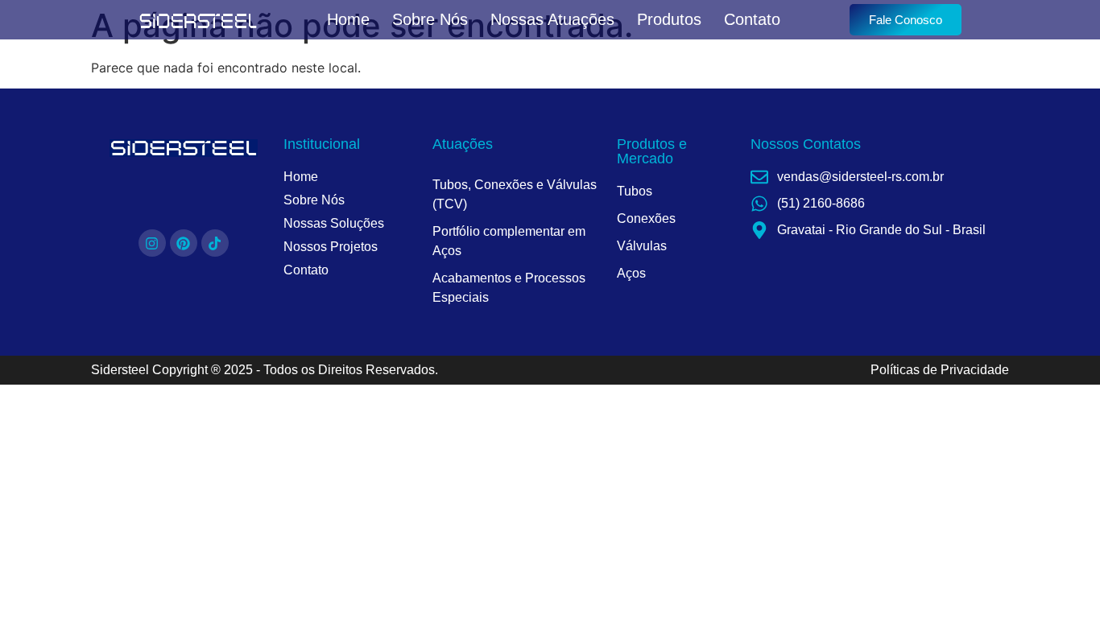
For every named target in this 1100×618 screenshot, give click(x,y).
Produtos (669, 19)
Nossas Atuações (552, 19)
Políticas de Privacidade (939, 370)
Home (348, 19)
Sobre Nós (430, 19)
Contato (752, 19)
